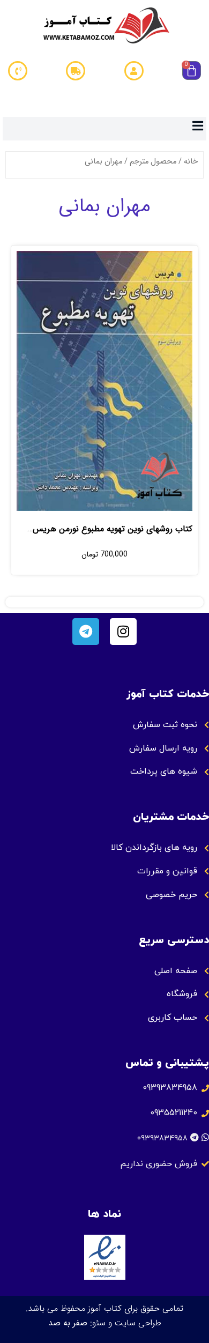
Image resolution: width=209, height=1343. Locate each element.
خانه (191, 161)
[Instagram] (123, 631)
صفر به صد (67, 1323)
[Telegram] (85, 631)
